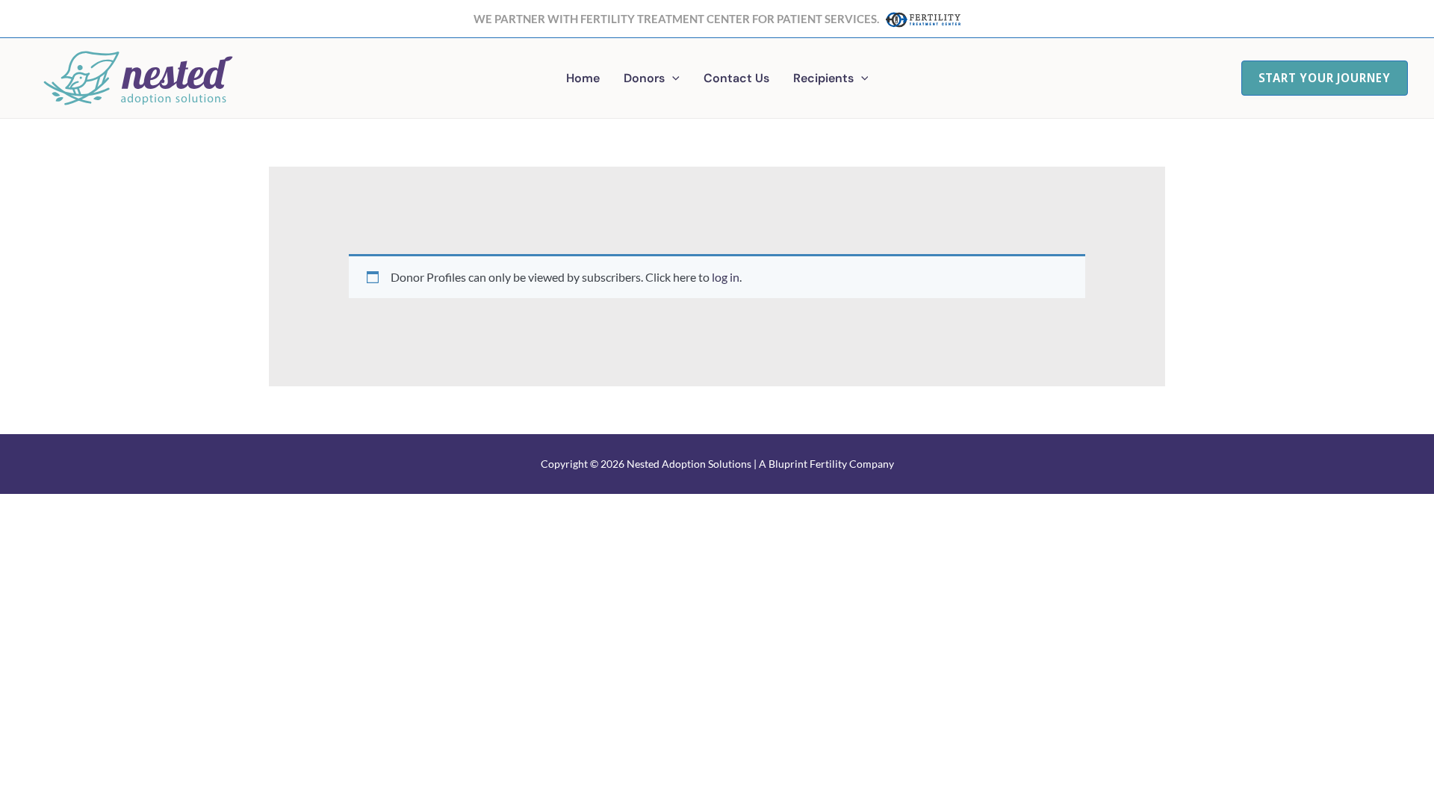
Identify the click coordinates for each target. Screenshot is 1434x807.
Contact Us (736, 78)
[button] (672, 78)
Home (583, 78)
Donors (644, 78)
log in (725, 277)
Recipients (823, 78)
